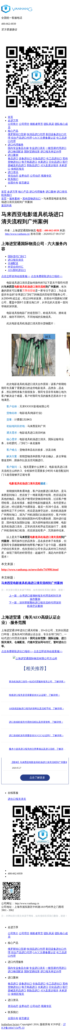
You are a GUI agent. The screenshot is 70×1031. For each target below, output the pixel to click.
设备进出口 (25, 158)
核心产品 (13, 130)
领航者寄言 (36, 124)
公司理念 (24, 124)
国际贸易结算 (32, 151)
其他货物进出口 (31, 198)
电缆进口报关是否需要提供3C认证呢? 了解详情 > (34, 695)
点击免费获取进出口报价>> (47, 276)
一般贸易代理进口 (56, 148)
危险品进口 (33, 165)
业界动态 (24, 175)
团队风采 (49, 124)
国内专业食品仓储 (18, 148)
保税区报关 (17, 168)
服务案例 (14, 198)
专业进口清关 (37, 148)
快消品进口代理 (36, 134)
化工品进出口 (54, 158)
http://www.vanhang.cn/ (17, 233)
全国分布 (13, 182)
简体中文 (44, 34)
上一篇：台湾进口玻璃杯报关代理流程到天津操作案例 (35, 597)
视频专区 (46, 175)
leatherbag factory (10, 1024)
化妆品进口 (39, 158)
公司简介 (13, 124)
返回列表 (6, 205)
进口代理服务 (15, 144)
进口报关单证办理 (50, 151)
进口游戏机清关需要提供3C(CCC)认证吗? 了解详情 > (36, 735)
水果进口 (43, 162)
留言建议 (24, 182)
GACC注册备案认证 (44, 137)
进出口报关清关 (17, 799)
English (57, 34)
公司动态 (35, 175)
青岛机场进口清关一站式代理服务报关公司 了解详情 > (37, 681)
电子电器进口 (29, 162)
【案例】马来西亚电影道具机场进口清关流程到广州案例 (39, 762)
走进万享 (13, 120)
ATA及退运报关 (49, 165)
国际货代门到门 (17, 256)
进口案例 (13, 155)
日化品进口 (55, 162)
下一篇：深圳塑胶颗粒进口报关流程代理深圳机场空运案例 (35, 604)
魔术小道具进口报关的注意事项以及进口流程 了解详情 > (38, 749)
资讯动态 (13, 175)
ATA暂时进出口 (17, 270)
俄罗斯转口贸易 (17, 134)
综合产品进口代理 (21, 137)
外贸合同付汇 (15, 266)
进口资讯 (13, 172)
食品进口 (13, 158)
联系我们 (13, 179)
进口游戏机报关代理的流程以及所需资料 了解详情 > (36, 722)
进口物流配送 (15, 151)
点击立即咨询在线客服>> (15, 276)
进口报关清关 (15, 259)
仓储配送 (13, 263)
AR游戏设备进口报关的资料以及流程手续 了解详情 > (36, 708)
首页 (10, 117)
